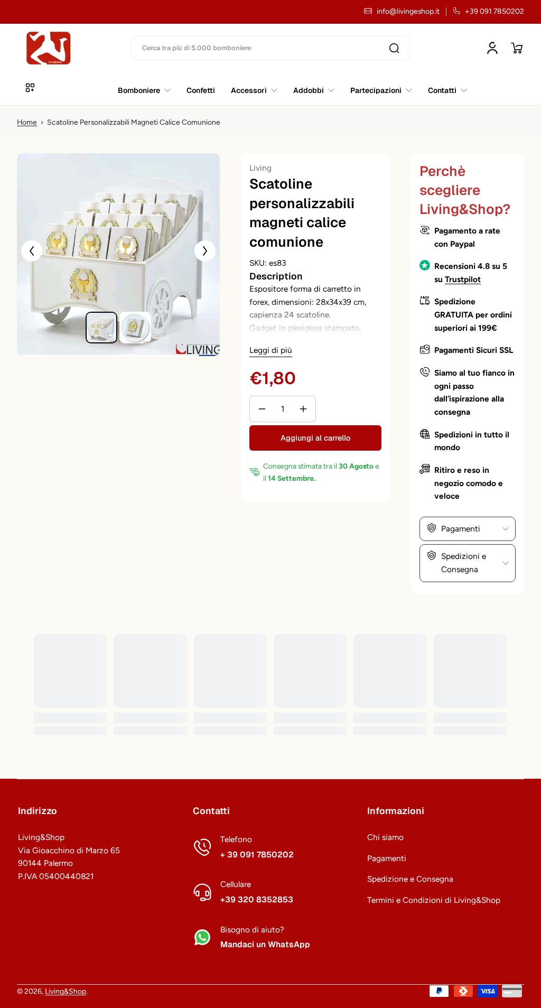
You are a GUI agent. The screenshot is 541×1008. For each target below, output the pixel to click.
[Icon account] (492, 48)
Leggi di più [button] (270, 350)
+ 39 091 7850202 (257, 855)
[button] (516, 48)
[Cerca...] (394, 48)
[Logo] (48, 48)
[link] (443, 90)
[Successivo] (205, 251)
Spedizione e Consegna (410, 879)
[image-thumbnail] (101, 327)
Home (27, 122)
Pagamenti (386, 858)
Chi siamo (385, 837)
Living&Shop (65, 991)
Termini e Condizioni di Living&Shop (433, 900)
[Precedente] (31, 251)
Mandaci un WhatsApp (265, 944)
